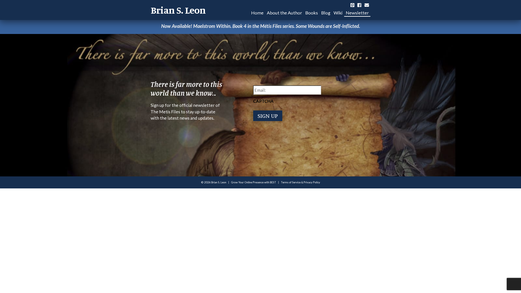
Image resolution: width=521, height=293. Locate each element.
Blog (325, 12)
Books (311, 12)
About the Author (284, 12)
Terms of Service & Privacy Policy (300, 182)
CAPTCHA (263, 101)
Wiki (338, 12)
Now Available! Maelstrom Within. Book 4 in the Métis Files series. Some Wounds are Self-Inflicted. (260, 26)
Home (257, 12)
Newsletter (357, 12)
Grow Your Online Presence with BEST (253, 182)
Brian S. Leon (178, 10)
